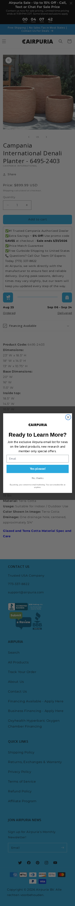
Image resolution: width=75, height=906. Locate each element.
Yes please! (37, 469)
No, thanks (37, 478)
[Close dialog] (68, 417)
